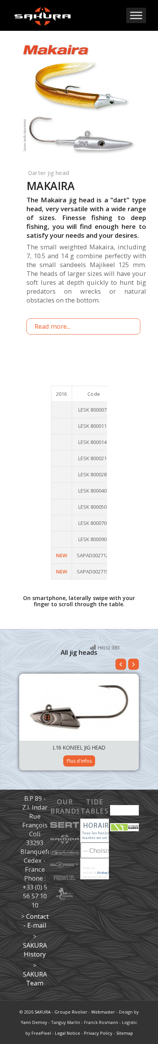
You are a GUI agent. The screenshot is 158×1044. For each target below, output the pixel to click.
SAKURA (43, 1012)
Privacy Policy (98, 1033)
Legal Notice (67, 1033)
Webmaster (103, 1012)
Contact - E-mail (36, 921)
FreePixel (41, 1033)
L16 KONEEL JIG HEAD (79, 747)
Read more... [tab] (52, 326)
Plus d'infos (79, 761)
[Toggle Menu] (136, 15)
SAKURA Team (35, 978)
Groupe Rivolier (70, 1012)
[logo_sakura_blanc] (65, 15)
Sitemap (124, 1033)
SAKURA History (35, 949)
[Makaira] (79, 101)
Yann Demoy (34, 1022)
